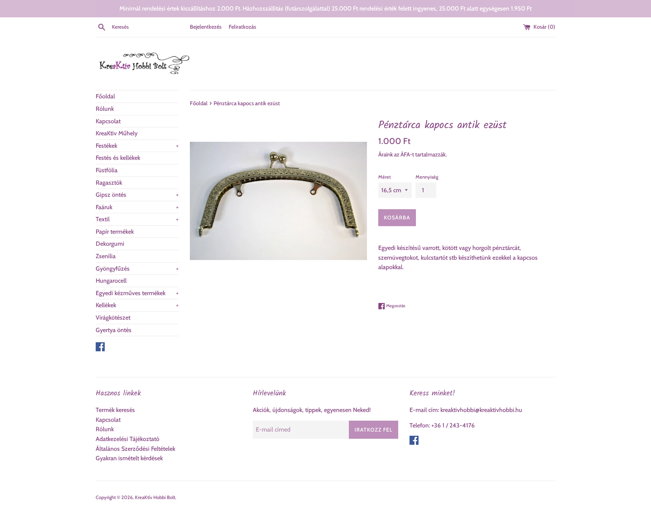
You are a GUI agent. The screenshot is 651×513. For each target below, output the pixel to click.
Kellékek (137, 305)
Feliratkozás (242, 26)
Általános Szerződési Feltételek (135, 448)
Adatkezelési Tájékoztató (127, 439)
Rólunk (105, 108)
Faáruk (137, 207)
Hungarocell (111, 280)
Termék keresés (115, 409)
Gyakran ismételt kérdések (129, 458)
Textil (137, 219)
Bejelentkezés (206, 26)
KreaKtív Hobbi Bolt (155, 497)
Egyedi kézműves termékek (137, 293)
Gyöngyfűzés (137, 268)
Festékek (137, 145)
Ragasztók (109, 182)
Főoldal (105, 96)
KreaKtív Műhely (117, 133)
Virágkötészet (113, 317)
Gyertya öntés (113, 330)
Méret (384, 177)
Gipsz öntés (137, 194)
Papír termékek (115, 231)
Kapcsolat (108, 121)
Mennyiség (427, 177)
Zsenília (106, 256)
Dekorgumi (110, 243)
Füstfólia (107, 170)
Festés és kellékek (118, 157)
